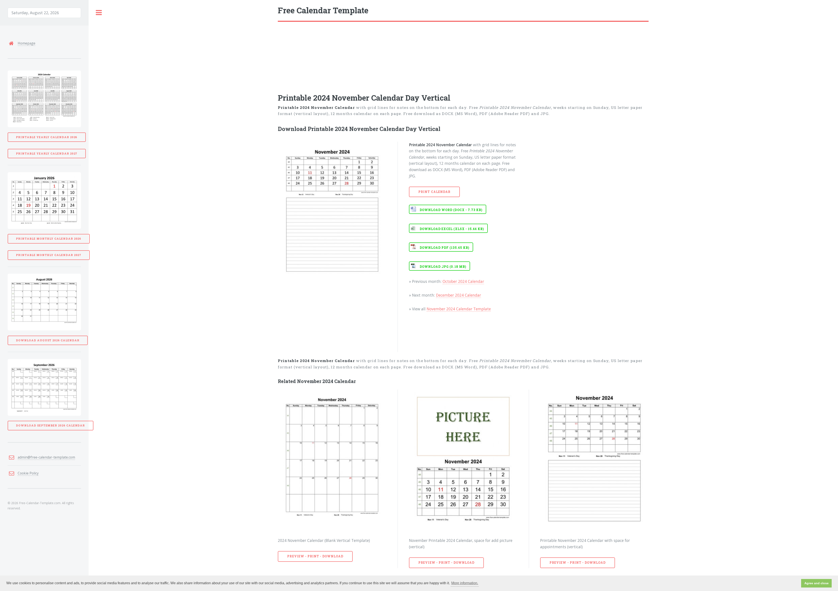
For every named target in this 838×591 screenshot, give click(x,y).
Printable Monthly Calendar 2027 (48, 255)
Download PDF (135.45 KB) (444, 248)
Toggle (99, 13)
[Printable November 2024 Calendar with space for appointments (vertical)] (594, 460)
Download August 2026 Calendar (47, 340)
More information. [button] (464, 583)
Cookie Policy (28, 473)
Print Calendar (434, 192)
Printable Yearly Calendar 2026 (46, 137)
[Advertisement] (409, 54)
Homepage (26, 43)
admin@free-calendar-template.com (46, 457)
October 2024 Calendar (463, 281)
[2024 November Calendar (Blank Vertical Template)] (332, 460)
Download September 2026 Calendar (50, 425)
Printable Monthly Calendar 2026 (48, 238)
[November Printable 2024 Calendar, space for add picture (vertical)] (463, 460)
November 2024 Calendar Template (459, 308)
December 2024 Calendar (458, 295)
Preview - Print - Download (315, 556)
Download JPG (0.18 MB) (443, 267)
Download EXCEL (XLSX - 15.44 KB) (452, 229)
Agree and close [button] (816, 583)
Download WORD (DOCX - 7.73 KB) (451, 210)
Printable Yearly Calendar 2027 (46, 153)
